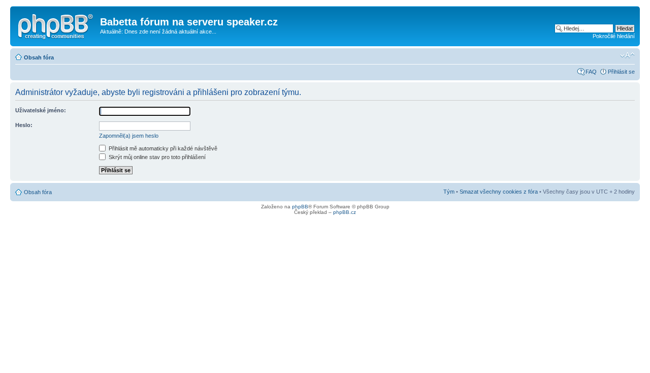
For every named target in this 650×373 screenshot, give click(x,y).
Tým (448, 192)
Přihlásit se (621, 72)
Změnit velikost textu (627, 55)
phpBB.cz (344, 212)
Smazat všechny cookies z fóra (499, 192)
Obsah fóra (39, 57)
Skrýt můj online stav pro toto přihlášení (156, 157)
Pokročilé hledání (614, 36)
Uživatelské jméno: (40, 110)
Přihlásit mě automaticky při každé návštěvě (162, 148)
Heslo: (23, 125)
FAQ (591, 72)
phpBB (300, 206)
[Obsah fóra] (56, 25)
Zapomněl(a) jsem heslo (128, 136)
